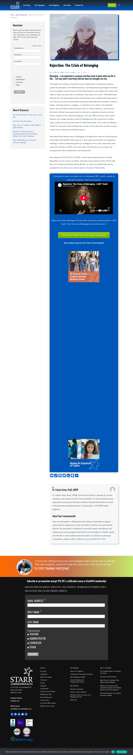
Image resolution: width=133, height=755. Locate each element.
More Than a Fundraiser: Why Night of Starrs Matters (109, 681)
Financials (43, 680)
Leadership (43, 674)
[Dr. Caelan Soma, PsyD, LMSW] (112, 489)
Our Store (67, 5)
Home (12, 15)
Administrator (20, 79)
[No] (130, 752)
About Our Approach (76, 689)
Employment (44, 688)
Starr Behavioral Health (77, 677)
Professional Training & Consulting (81, 674)
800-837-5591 (99, 539)
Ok (113, 752)
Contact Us (79, 5)
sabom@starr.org (26, 709)
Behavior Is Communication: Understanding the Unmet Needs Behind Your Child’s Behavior (25, 133)
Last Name (18, 61)
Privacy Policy (44, 700)
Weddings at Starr (46, 694)
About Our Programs (76, 671)
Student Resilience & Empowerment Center (77, 681)
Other (18, 85)
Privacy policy (121, 752)
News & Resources (21, 15)
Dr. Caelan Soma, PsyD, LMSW (62, 72)
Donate (112, 5)
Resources (73, 700)
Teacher (18, 77)
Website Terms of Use (47, 706)
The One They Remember (22, 121)
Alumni (42, 683)
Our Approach (40, 5)
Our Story (26, 5)
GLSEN (63, 157)
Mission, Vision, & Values (78, 692)
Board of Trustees (46, 677)
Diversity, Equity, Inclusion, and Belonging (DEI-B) (80, 696)
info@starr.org (81, 539)
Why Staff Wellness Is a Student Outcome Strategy (110, 694)
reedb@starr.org (15, 709)
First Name (18, 55)
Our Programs (54, 5)
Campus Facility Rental (47, 691)
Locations (43, 686)
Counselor (19, 82)
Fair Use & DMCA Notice (48, 703)
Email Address (19, 48)
